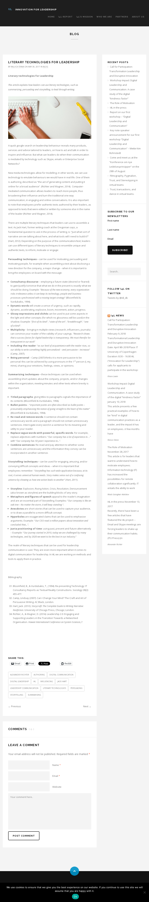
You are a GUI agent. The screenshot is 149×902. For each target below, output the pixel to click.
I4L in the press (118, 107)
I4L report (65, 17)
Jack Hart (62, 681)
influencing (46, 681)
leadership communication (24, 688)
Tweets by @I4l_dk (118, 297)
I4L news (117, 315)
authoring (39, 674)
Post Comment (24, 835)
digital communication (61, 674)
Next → (87, 706)
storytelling (16, 695)
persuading (76, 688)
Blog (45, 66)
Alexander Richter (19, 674)
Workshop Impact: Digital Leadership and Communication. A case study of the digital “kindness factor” (123, 89)
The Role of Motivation (122, 103)
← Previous (14, 706)
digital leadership (19, 681)
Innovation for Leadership (36, 9)
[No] (144, 892)
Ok (75, 896)
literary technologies (54, 688)
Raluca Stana (17, 66)
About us (138, 17)
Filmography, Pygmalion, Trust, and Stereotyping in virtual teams (123, 180)
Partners (122, 17)
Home (51, 17)
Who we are (104, 17)
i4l (34, 681)
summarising (34, 695)
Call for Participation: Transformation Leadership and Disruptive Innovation (124, 71)
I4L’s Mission (84, 17)
